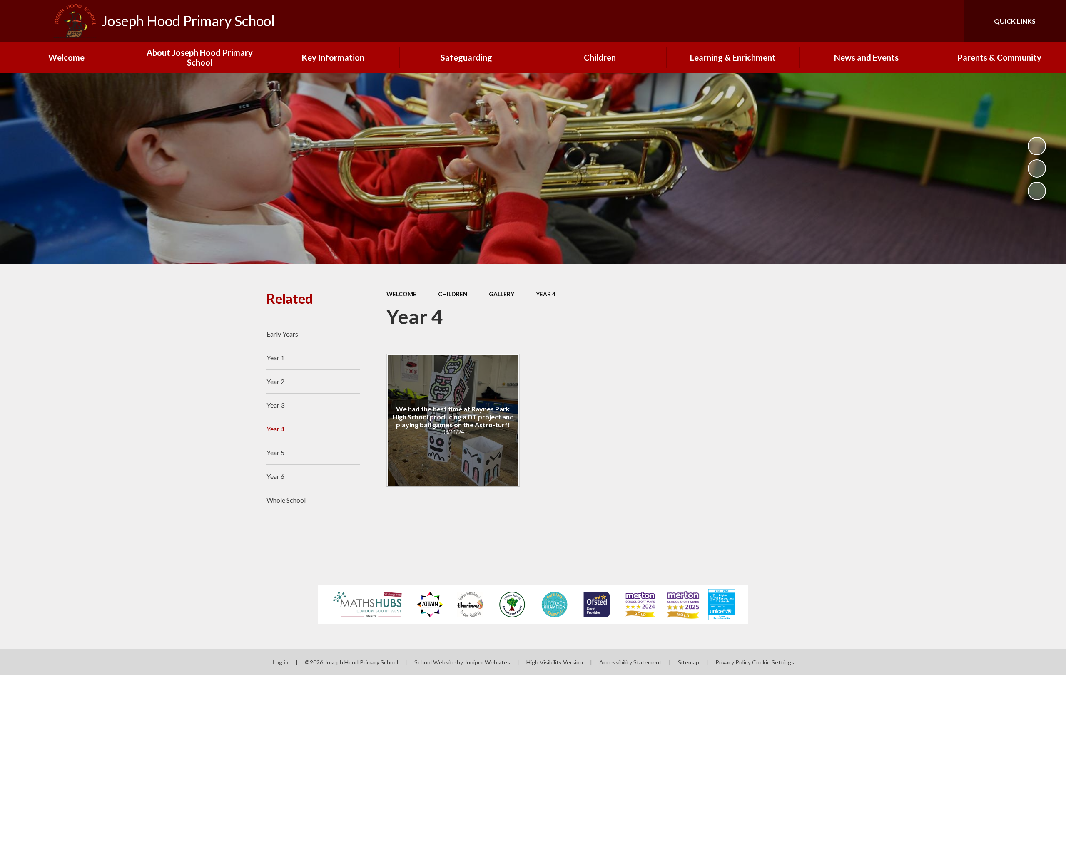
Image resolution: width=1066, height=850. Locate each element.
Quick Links (1015, 21)
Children (453, 293)
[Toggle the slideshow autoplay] (1037, 146)
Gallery (501, 293)
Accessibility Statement (630, 662)
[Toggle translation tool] (919, 21)
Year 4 (545, 293)
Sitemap (688, 662)
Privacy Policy (733, 662)
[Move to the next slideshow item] (1037, 191)
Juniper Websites (487, 662)
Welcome (401, 293)
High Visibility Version (554, 662)
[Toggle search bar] (949, 21)
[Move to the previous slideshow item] (1037, 168)
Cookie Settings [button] (773, 662)
